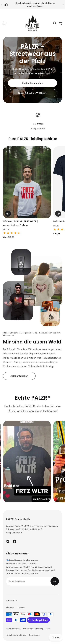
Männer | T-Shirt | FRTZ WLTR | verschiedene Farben (20, 223)
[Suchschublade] (54, 23)
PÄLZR (6, 229)
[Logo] (32, 23)
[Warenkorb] (60, 23)
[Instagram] (8, 541)
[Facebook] (14, 541)
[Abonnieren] (54, 581)
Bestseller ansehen (32, 83)
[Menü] (5, 23)
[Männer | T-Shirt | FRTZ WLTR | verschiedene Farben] (27, 182)
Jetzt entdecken (19, 375)
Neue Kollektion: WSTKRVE (32, 93)
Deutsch (10, 600)
